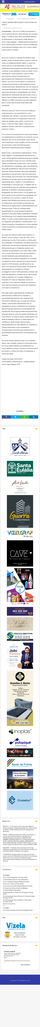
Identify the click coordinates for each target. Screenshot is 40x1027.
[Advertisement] (20, 387)
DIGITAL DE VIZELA (29, 2)
